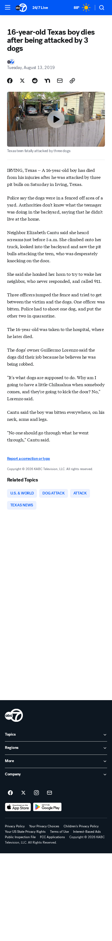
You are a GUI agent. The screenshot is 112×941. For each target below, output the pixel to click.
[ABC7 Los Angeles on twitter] (23, 793)
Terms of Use (59, 831)
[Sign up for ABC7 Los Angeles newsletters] (49, 793)
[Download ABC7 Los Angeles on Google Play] (47, 807)
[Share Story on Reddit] (34, 80)
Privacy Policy (15, 826)
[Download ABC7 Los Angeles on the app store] (18, 807)
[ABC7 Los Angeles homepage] (21, 7)
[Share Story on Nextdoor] (47, 80)
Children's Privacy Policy (81, 826)
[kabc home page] (14, 715)
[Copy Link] (72, 80)
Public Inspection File (20, 837)
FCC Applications (52, 837)
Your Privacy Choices (44, 826)
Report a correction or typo (28, 458)
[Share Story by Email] (59, 80)
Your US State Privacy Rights (25, 831)
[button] (7, 7)
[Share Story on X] (22, 80)
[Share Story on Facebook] (9, 80)
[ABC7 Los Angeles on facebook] (10, 793)
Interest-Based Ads (87, 831)
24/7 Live (40, 7)
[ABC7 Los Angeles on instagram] (36, 793)
